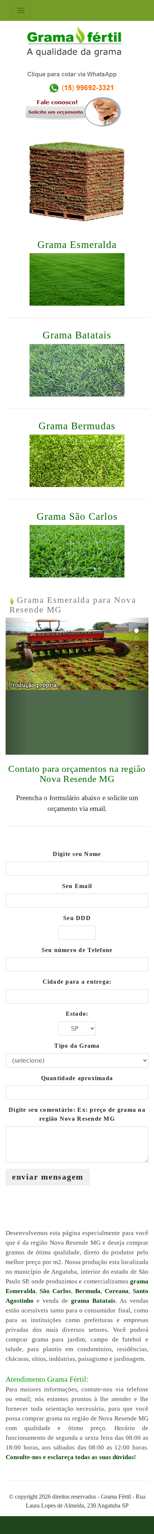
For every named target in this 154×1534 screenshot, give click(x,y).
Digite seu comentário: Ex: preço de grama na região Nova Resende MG (77, 1114)
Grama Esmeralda (77, 244)
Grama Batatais (77, 335)
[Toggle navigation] (21, 10)
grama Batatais (93, 1300)
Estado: (77, 1014)
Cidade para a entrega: (77, 981)
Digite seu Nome (77, 854)
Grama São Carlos (77, 516)
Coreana (117, 1291)
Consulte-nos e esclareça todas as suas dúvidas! (71, 1457)
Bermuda (88, 1291)
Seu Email (77, 886)
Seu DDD (77, 918)
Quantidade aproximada (77, 1078)
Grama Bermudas (77, 426)
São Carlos (55, 1291)
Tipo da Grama (76, 1046)
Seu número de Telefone (77, 950)
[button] (16, 686)
